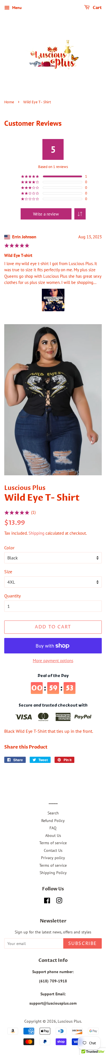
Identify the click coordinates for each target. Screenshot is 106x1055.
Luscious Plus (69, 1021)
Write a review (46, 214)
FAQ (53, 827)
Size (8, 571)
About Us (53, 835)
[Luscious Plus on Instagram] (59, 901)
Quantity (12, 596)
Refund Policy (53, 820)
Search (53, 813)
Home (9, 102)
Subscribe (82, 943)
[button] (80, 213)
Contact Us (53, 850)
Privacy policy (53, 857)
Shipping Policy (53, 872)
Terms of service (53, 842)
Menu (16, 7)
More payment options (53, 660)
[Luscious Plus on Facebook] (47, 901)
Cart (97, 7)
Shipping (36, 533)
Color (9, 547)
